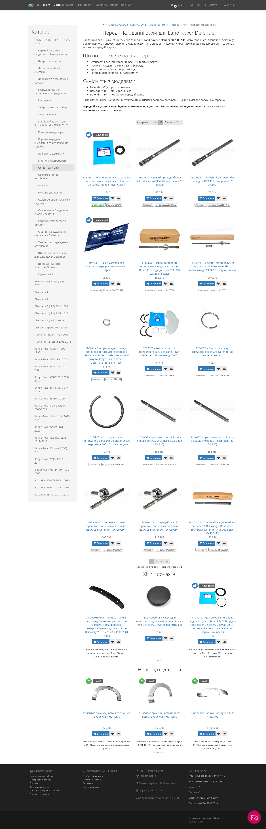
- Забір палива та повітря (51, 107)
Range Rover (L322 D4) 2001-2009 (51, 368)
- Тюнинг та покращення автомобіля (51, 244)
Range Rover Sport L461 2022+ (48, 428)
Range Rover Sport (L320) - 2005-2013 (50, 407)
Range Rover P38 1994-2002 (51, 359)
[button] (178, 5)
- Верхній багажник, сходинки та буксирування (50, 52)
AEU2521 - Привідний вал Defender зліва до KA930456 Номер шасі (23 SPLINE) (212, 181)
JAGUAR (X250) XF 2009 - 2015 (52, 480)
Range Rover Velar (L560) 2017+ (49, 460)
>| (167, 561)
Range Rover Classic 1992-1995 (50, 350)
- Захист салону (45, 114)
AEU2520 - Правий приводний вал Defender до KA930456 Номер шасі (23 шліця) (159, 181)
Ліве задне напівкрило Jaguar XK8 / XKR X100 (213, 714)
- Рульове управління (48, 192)
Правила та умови (39, 794)
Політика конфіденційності (44, 790)
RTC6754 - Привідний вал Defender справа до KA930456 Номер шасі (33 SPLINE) (159, 440)
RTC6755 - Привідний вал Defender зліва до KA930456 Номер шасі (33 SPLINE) (212, 440)
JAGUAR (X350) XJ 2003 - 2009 (51, 487)
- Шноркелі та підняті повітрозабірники (48, 265)
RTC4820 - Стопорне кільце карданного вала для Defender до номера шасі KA (212, 351)
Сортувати (142, 122)
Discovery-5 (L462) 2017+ (49, 320)
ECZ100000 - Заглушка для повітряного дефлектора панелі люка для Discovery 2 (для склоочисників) (133, 621)
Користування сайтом (41, 776)
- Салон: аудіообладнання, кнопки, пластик (51, 212)
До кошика (102, 198)
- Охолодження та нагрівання (46, 176)
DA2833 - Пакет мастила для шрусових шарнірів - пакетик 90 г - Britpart (106, 266)
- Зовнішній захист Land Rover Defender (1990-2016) (51, 123)
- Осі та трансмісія (47, 167)
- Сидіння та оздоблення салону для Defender (50, 233)
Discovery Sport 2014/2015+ (51, 327)
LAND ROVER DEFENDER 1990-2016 (52, 41)
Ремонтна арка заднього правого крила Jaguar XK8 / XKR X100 (159, 714)
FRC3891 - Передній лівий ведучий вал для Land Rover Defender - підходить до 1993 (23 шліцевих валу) (212, 266)
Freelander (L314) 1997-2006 (51, 334)
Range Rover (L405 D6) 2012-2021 (51, 389)
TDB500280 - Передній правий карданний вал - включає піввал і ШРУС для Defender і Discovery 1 (106, 526)
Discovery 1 (41, 292)
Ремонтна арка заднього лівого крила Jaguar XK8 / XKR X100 (106, 714)
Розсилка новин (91, 786)
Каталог (86, 5)
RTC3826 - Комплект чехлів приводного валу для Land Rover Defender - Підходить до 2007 (159, 351)
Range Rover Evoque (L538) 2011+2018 (50, 439)
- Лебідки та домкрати (49, 153)
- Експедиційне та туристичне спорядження (50, 91)
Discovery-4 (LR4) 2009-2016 (51, 313)
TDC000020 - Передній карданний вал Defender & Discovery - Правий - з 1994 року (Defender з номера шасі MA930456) (212, 528)
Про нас (126, 5)
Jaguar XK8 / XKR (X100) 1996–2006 (52, 471)
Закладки (88, 783)
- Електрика (42, 100)
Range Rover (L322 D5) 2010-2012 (51, 378)
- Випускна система (47, 61)
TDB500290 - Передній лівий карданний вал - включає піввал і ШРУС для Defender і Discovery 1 (159, 526)
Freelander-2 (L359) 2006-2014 (52, 341)
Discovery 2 (41, 299)
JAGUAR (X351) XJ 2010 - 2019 (51, 494)
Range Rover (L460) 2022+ (49, 398)
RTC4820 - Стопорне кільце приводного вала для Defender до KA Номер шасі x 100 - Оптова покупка (106, 440)
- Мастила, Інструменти (50, 160)
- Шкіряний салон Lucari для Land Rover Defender (50, 254)
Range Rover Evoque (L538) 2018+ (50, 450)
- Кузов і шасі (43, 274)
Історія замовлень (92, 779)
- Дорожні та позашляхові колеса (51, 80)
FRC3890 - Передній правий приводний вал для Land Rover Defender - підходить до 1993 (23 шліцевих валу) (159, 268)
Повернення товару (40, 779)
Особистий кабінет (93, 776)
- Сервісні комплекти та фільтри (50, 222)
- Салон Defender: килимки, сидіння (52, 201)
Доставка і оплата (107, 5)
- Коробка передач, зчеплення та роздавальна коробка (51, 143)
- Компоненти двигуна (49, 132)
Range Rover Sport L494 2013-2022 (52, 418)
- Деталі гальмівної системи (47, 70)
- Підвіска (41, 185)
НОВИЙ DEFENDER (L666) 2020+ (49, 283)
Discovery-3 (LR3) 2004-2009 (51, 306)
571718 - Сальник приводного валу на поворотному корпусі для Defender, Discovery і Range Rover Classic (106, 181)
